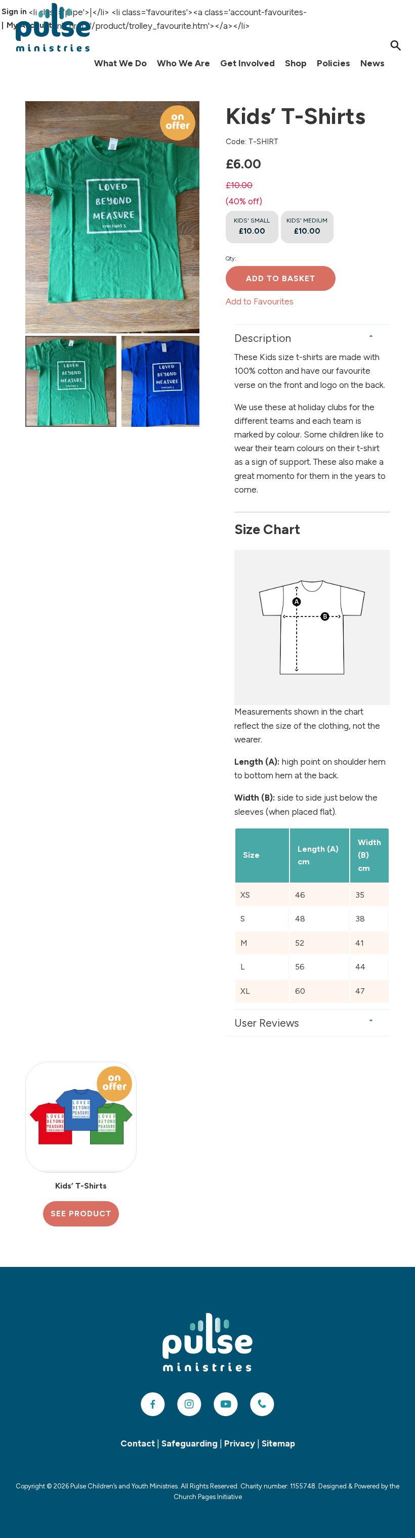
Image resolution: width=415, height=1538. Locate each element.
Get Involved (247, 63)
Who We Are (183, 63)
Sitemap (278, 1443)
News (372, 63)
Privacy (239, 1443)
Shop (296, 63)
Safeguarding (189, 1443)
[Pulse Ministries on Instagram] (189, 1404)
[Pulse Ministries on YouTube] (226, 1404)
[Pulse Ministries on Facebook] (153, 1404)
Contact (137, 1443)
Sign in (14, 11)
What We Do (120, 63)
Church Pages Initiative (208, 1497)
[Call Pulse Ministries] (262, 1404)
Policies (333, 63)
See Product (81, 1213)
